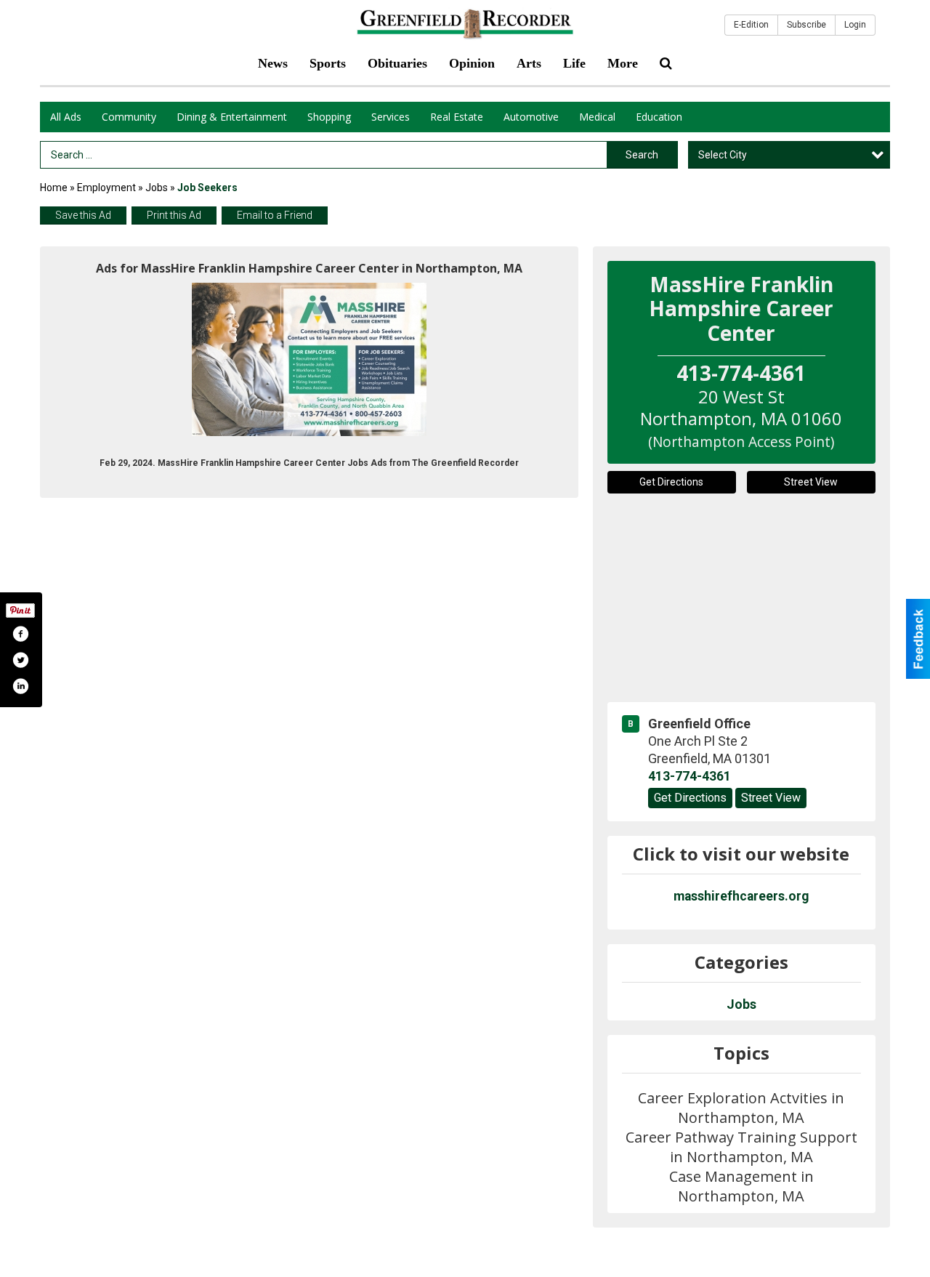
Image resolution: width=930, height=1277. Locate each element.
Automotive (531, 117)
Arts (529, 63)
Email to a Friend (274, 215)
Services (390, 117)
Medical (597, 117)
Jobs (156, 187)
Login (855, 25)
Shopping (329, 117)
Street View (811, 482)
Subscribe (806, 25)
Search (642, 155)
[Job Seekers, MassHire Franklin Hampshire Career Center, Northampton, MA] (309, 359)
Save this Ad (83, 215)
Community (129, 117)
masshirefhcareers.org (741, 896)
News (273, 63)
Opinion (472, 63)
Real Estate (456, 117)
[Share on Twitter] (20, 660)
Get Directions (671, 482)
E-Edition (751, 25)
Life (574, 63)
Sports (328, 63)
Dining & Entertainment (232, 117)
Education (659, 117)
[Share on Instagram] (20, 686)
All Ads (65, 117)
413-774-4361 (689, 776)
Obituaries (397, 63)
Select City (722, 155)
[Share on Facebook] (20, 634)
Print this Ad (174, 215)
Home (54, 187)
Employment (106, 187)
